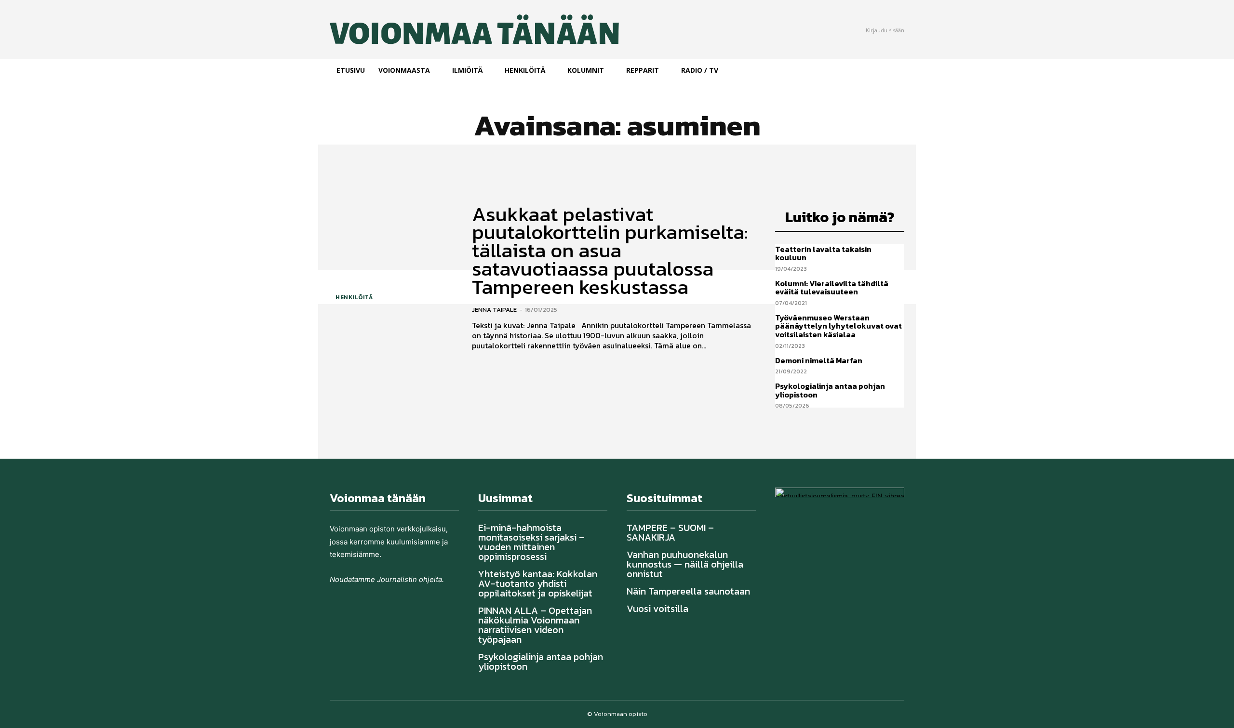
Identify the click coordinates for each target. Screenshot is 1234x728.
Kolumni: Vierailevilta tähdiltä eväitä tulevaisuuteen (831, 288)
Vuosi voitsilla (657, 608)
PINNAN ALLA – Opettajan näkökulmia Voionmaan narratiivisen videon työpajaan (535, 625)
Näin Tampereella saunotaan (688, 591)
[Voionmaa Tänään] (443, 29)
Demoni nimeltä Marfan (818, 360)
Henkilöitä (354, 297)
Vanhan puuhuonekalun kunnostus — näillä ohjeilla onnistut (685, 564)
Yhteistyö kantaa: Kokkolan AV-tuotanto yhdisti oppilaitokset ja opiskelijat (537, 583)
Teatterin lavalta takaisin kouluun (823, 253)
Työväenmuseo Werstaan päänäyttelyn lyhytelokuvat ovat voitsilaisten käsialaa (838, 326)
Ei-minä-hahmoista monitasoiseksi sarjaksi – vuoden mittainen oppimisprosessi (531, 542)
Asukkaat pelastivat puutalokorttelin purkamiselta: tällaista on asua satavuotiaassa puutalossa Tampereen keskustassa (610, 250)
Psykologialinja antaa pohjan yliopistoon (830, 390)
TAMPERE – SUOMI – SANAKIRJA (670, 532)
